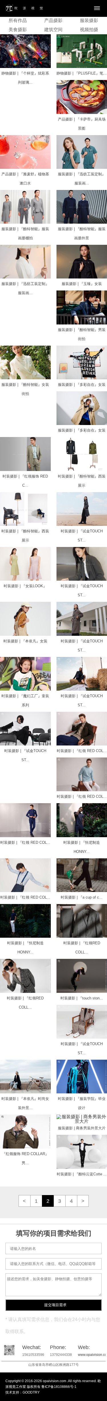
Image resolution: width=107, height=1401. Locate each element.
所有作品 (18, 20)
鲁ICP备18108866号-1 (58, 1387)
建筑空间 (53, 29)
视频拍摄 (89, 29)
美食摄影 (18, 29)
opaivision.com (54, 1381)
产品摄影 (53, 20)
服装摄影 (89, 20)
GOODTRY (31, 1392)
